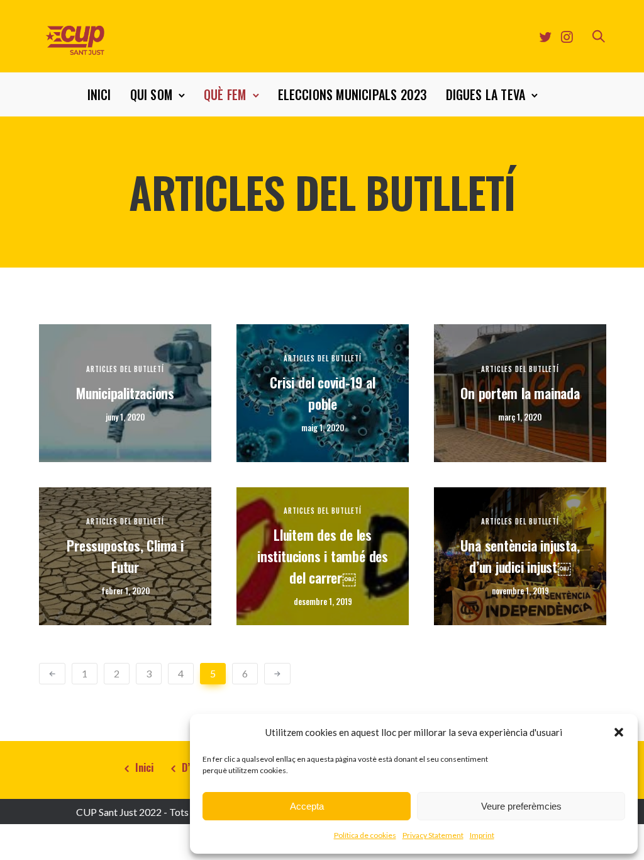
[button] (619, 732)
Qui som (151, 94)
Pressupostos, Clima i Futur (125, 556)
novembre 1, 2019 (520, 591)
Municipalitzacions (125, 393)
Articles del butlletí (125, 369)
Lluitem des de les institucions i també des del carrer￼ (322, 555)
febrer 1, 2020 (125, 591)
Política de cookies (365, 835)
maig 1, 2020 (322, 428)
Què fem (225, 94)
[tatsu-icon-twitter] (545, 36)
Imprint (482, 835)
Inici (99, 94)
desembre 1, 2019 (323, 601)
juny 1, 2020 (125, 417)
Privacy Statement (433, 835)
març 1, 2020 (519, 417)
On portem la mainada (520, 393)
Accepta (307, 806)
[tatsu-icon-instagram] (567, 36)
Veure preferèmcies (521, 806)
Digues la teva (486, 94)
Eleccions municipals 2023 (352, 94)
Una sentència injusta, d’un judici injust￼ (519, 556)
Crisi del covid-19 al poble (322, 393)
